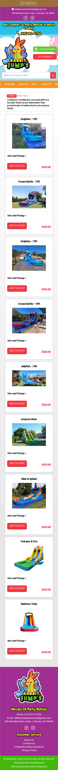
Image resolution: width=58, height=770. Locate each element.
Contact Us (46, 84)
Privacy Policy (29, 750)
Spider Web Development (35, 766)
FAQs (34, 84)
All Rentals (10, 84)
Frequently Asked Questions (29, 746)
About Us (23, 84)
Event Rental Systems (34, 763)
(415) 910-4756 (31, 33)
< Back (11, 96)
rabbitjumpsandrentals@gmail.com (30, 9)
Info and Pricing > (17, 156)
